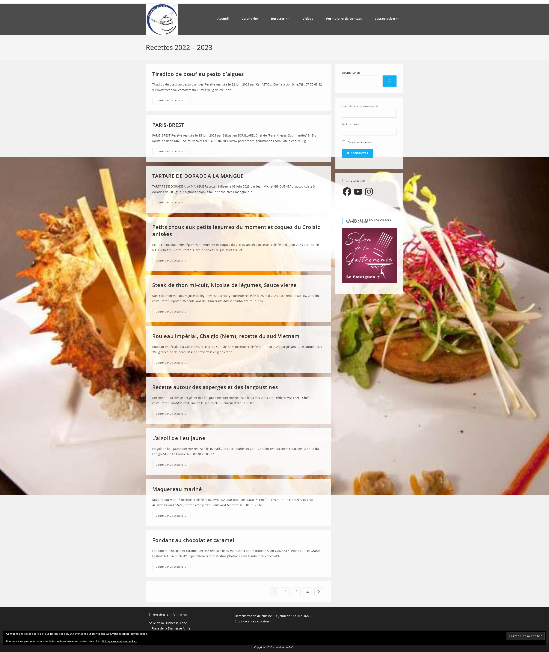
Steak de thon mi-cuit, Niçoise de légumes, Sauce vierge (224, 284)
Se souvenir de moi (359, 142)
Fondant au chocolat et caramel (193, 540)
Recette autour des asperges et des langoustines (215, 387)
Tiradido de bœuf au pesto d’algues (198, 73)
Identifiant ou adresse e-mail (360, 106)
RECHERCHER (351, 73)
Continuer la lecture (173, 101)
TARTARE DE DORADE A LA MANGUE (198, 175)
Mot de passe (350, 124)
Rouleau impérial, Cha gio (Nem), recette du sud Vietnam (226, 336)
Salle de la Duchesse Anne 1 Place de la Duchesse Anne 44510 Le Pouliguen (169, 628)
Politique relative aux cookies (119, 641)
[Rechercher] (390, 81)
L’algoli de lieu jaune (178, 438)
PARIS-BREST (168, 124)
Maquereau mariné (177, 489)
